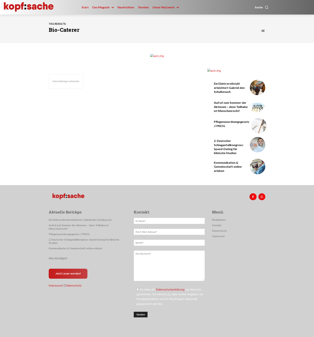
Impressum (56, 285)
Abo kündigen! (58, 258)
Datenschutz (73, 285)
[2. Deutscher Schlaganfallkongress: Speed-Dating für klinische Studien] (257, 144)
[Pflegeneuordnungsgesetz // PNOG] (259, 125)
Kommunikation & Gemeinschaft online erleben (228, 166)
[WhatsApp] (261, 196)
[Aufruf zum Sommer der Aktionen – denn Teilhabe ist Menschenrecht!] (257, 106)
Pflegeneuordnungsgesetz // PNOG (69, 234)
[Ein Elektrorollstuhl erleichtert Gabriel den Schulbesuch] (257, 87)
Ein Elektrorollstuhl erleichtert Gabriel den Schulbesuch (229, 87)
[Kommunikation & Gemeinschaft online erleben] (257, 166)
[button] (262, 7)
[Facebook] (252, 196)
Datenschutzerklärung (170, 289)
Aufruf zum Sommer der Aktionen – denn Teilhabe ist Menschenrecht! (231, 106)
